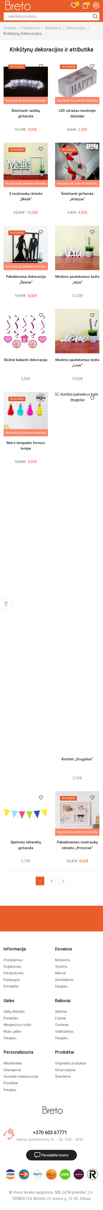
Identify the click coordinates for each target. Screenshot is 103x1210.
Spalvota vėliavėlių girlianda (26, 845)
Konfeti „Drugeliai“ (77, 759)
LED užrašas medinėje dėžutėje (77, 113)
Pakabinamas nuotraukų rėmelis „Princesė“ (77, 845)
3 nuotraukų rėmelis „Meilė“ (26, 196)
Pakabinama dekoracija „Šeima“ (26, 279)
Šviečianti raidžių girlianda (25, 113)
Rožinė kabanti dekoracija (25, 360)
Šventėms (53, 28)
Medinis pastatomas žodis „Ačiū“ (77, 279)
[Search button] (95, 16)
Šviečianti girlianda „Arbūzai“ (77, 196)
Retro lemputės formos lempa (25, 446)
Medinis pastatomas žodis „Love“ (77, 363)
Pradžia (10, 28)
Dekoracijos (76, 28)
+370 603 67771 (50, 1132)
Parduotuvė (30, 28)
